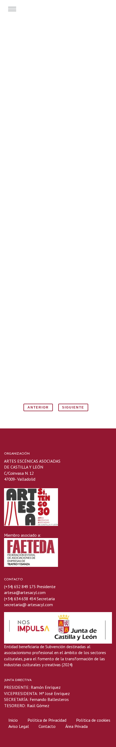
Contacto (47, 726)
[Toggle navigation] (12, 9)
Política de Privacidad (47, 720)
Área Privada (76, 726)
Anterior (38, 407)
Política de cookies (93, 720)
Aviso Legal (18, 726)
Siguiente (73, 407)
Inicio (13, 720)
